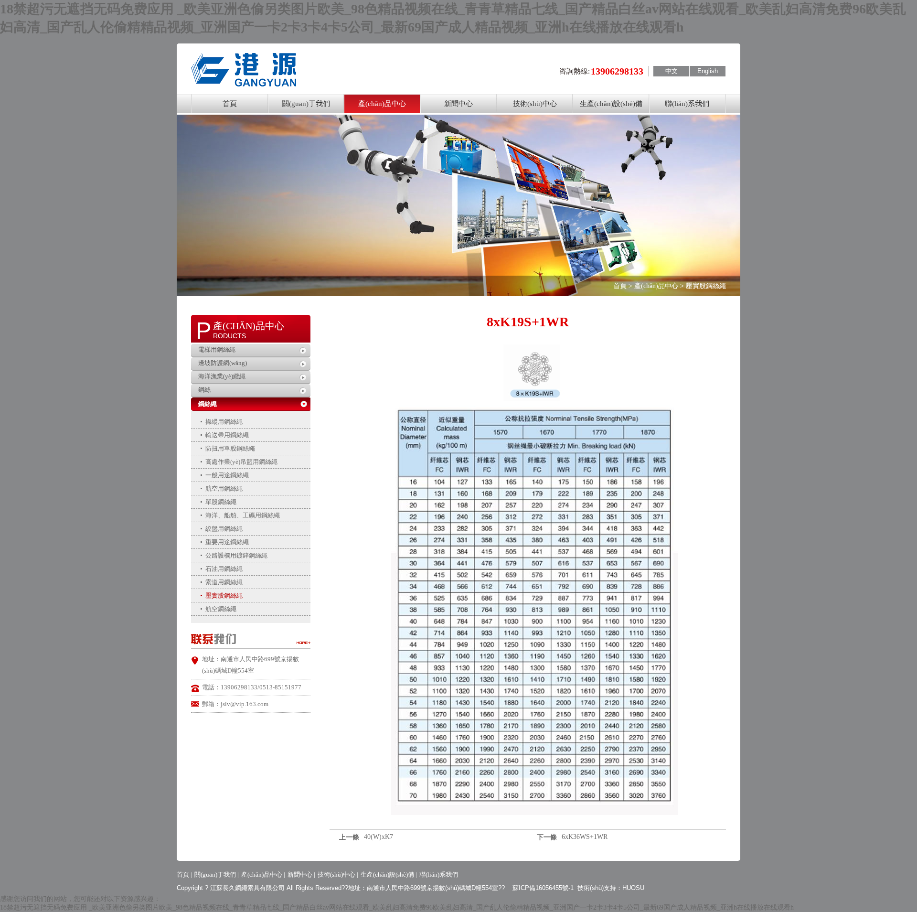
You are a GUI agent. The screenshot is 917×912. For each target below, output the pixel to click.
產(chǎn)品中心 (382, 103)
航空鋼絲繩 (220, 608)
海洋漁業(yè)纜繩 (221, 376)
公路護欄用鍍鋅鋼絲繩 (236, 555)
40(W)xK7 (378, 836)
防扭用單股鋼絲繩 (230, 448)
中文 (671, 71)
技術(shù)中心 (535, 103)
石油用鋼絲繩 (224, 568)
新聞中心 (458, 103)
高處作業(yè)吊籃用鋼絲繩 (241, 461)
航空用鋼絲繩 (224, 488)
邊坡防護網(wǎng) (222, 362)
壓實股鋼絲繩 (224, 595)
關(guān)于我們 (306, 103)
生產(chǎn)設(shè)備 (611, 103)
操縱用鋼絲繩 (224, 421)
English (707, 71)
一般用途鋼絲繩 (227, 475)
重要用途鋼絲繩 (227, 542)
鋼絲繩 (207, 404)
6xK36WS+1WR (585, 836)
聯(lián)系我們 (687, 103)
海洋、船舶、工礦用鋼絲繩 (242, 515)
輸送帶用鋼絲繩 (227, 435)
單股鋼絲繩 (220, 501)
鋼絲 (204, 389)
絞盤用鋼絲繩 (224, 528)
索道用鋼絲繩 (224, 582)
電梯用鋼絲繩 (216, 349)
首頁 (230, 103)
